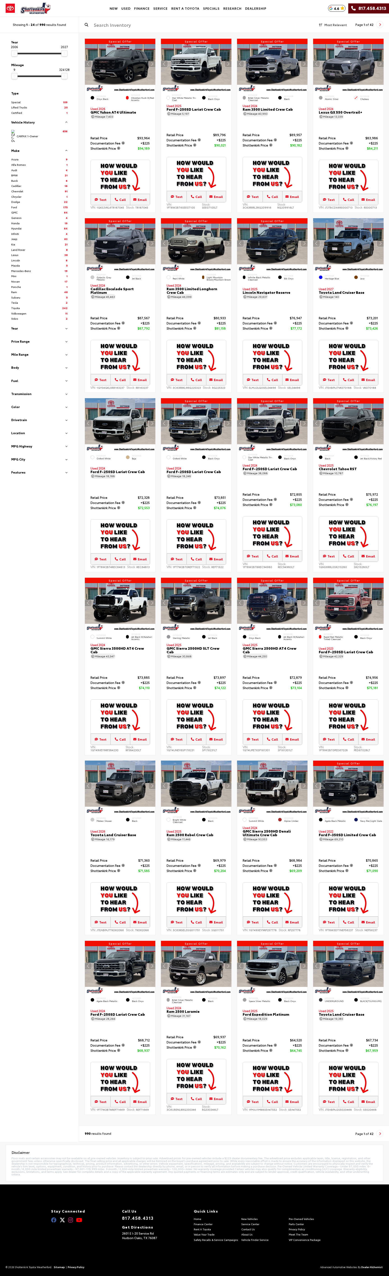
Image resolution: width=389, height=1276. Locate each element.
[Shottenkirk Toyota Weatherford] (35, 8)
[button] (152, 64)
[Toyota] (10, 8)
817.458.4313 (371, 8)
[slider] (14, 53)
